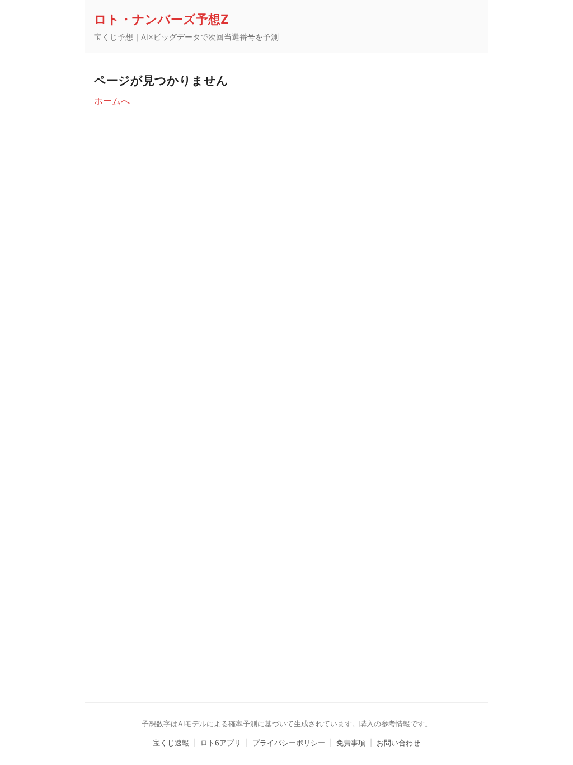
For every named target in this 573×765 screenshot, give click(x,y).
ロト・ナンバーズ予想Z (161, 18)
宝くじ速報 (171, 743)
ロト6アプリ (220, 743)
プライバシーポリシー (288, 743)
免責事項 (350, 743)
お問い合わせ (398, 743)
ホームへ (112, 100)
